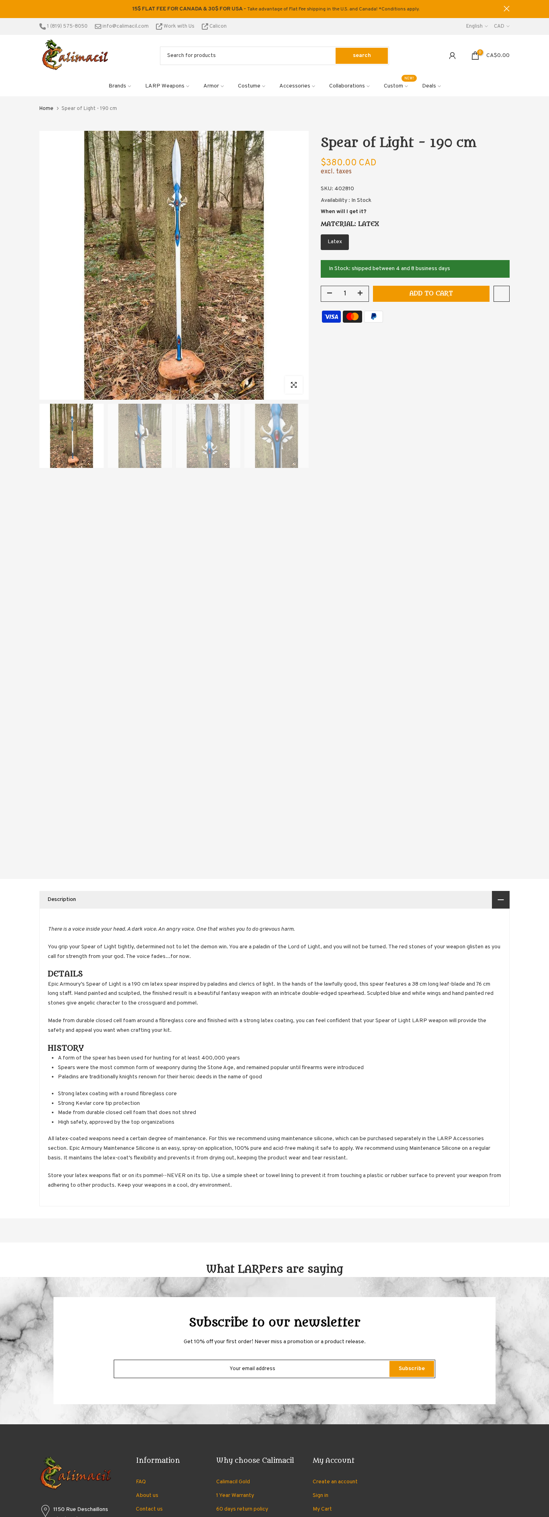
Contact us (149, 1509)
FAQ (141, 1481)
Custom (399, 85)
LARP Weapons (164, 86)
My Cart (322, 1509)
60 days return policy (242, 1509)
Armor (211, 86)
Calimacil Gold (233, 1481)
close (42, 9)
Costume (249, 86)
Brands (117, 86)
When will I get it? (344, 211)
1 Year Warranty (235, 1495)
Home (46, 109)
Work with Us (179, 26)
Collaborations (347, 86)
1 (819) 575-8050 (67, 26)
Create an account (335, 1481)
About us (147, 1495)
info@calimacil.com (125, 26)
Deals (429, 86)
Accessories (294, 86)
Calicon (217, 26)
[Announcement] (274, 9)
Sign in (320, 1495)
